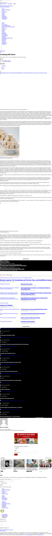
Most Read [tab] (2, 274)
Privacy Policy (2, 530)
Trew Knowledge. (29, 534)
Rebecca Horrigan (7, 60)
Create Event (4, 43)
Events (3, 13)
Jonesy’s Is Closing (4, 262)
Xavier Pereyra (25, 322)
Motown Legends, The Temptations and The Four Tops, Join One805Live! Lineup (26, 280)
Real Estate (4, 16)
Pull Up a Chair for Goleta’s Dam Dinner (30, 317)
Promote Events (5, 507)
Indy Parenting (5, 17)
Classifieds (4, 18)
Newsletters (10, 3)
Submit (16, 454)
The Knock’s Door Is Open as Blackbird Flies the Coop (13, 265)
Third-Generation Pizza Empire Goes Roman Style (12, 269)
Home (3, 22)
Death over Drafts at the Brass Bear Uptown (9, 371)
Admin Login (4, 517)
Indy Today (17, 447)
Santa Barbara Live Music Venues (8, 26)
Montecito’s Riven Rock (26, 284)
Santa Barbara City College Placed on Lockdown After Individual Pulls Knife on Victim (34, 298)
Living (3, 10)
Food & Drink (4, 11)
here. (10, 486)
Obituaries (4, 15)
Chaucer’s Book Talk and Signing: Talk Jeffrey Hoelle (10, 362)
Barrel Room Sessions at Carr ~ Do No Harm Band (10, 416)
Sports (3, 14)
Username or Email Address (5, 479)
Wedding (3, 36)
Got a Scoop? (6, 6)
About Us (4, 41)
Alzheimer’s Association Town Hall (7, 398)
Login (14, 3)
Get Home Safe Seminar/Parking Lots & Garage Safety (10, 380)
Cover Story (4, 499)
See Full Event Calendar (39, 417)
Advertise (4, 40)
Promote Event (5, 493)
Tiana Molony (3, 281)
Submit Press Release (6, 503)
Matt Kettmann (4, 263)
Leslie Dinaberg (4, 266)
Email (15, 450)
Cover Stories (4, 35)
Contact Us (4, 42)
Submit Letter (4, 516)
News (3, 8)
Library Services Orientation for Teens (7, 353)
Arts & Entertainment (6, 9)
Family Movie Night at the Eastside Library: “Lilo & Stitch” (11, 407)
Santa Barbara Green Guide (7, 37)
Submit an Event (3, 3)
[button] (6, 466)
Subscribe (2, 6)
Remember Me (4, 483)
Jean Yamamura (25, 295)
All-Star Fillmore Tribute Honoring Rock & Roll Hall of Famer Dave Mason (14, 344)
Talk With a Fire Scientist (5, 389)
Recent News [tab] (10, 274)
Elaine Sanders (25, 290)
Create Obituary (5, 515)
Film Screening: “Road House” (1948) (7, 335)
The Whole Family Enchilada (28, 321)
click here (20, 534)
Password (2, 481)
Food (1, 51)
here (29, 477)
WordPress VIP (40, 534)
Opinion (3, 12)
